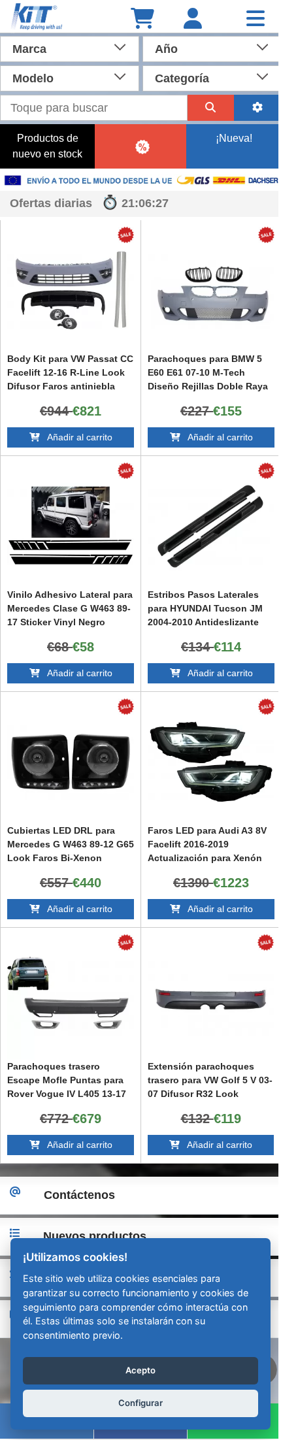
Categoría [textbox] (177, 78)
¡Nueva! (225, 138)
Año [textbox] (161, 49)
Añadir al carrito (73, 437)
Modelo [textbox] (33, 78)
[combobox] (67, 48)
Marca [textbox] (29, 49)
